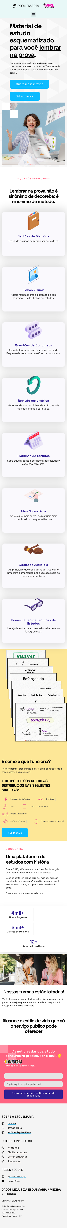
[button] (33, 14)
